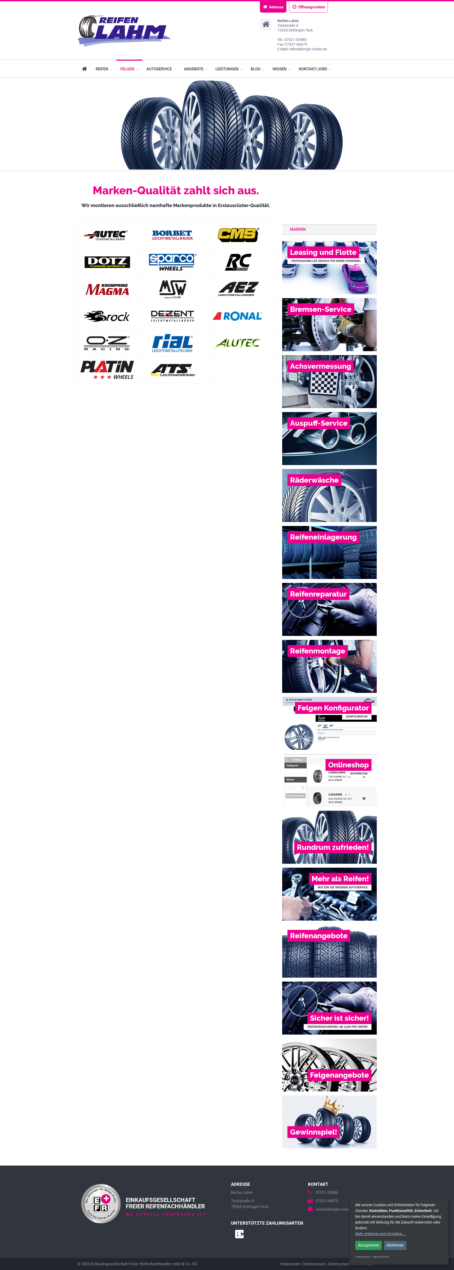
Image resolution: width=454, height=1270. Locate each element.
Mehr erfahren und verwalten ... (380, 1234)
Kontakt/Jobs (313, 69)
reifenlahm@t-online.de (336, 1209)
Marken (298, 229)
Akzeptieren (368, 1245)
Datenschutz (314, 1264)
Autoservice (159, 69)
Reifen (102, 69)
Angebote (194, 69)
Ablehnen (395, 1245)
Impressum (290, 1264)
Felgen (127, 69)
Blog (256, 69)
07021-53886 (327, 1192)
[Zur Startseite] (127, 31)
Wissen (280, 69)
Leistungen (227, 69)
